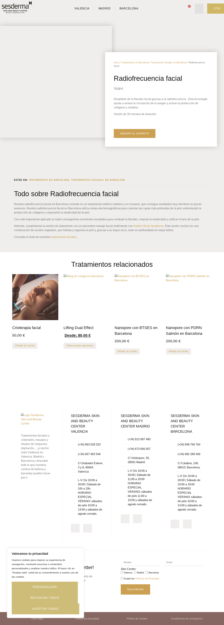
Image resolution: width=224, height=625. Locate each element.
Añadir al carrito (134, 133)
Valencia (128, 573)
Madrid (140, 573)
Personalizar (45, 586)
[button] (199, 9)
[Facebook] (87, 528)
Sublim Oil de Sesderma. (148, 225)
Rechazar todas (44, 597)
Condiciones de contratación (187, 618)
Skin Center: (128, 569)
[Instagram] (75, 528)
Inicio (116, 62)
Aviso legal (37, 618)
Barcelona (154, 573)
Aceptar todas (45, 608)
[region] (45, 583)
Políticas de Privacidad (147, 578)
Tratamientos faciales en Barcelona (169, 62)
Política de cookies (137, 618)
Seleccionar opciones (79, 345)
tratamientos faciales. (64, 236)
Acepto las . (141, 578)
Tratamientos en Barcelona (135, 62)
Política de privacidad (87, 618)
